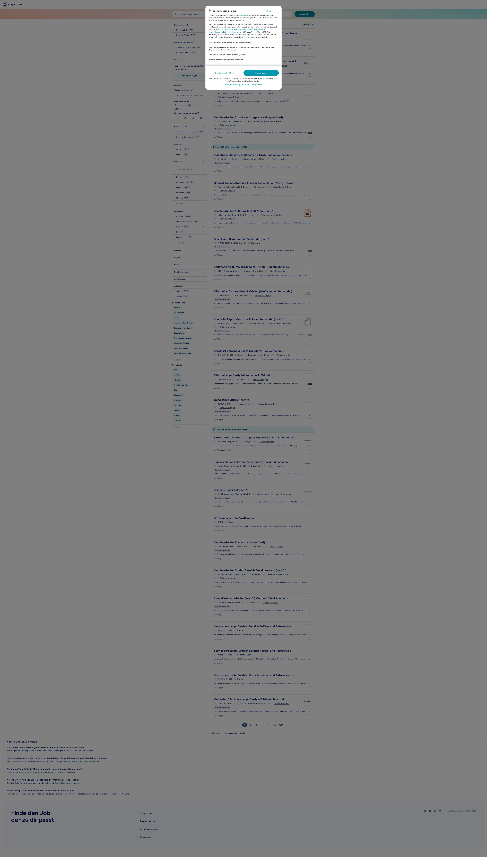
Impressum (245, 84)
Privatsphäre (248, 37)
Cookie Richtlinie (257, 84)
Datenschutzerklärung (232, 84)
